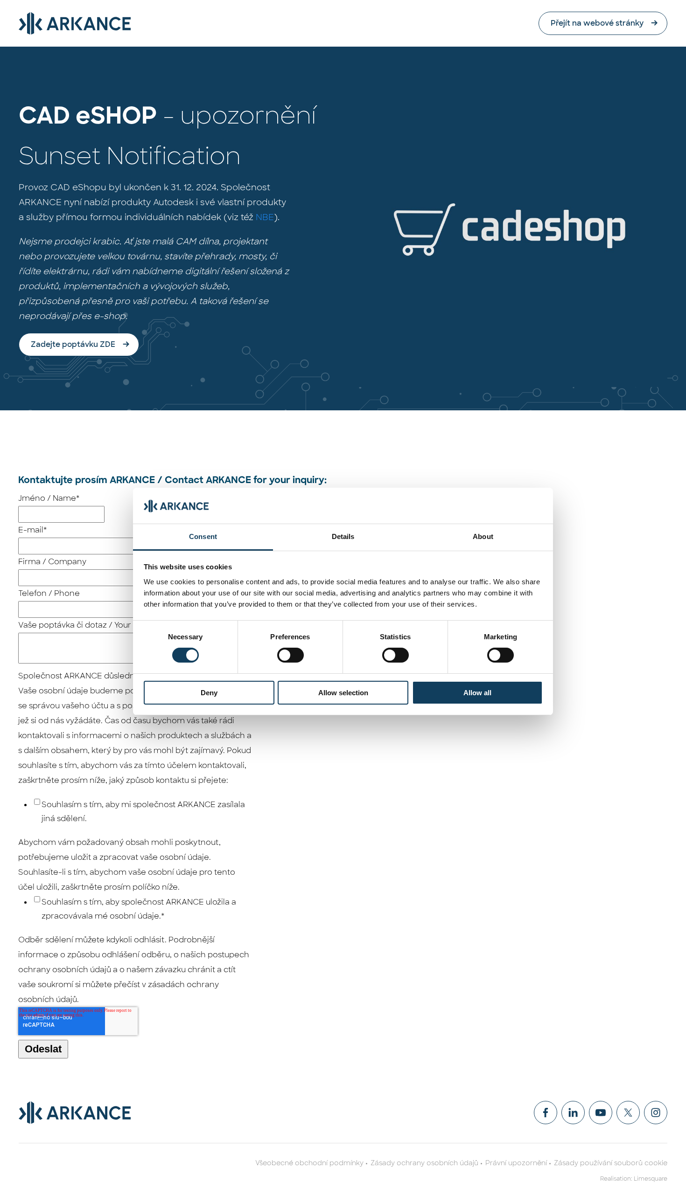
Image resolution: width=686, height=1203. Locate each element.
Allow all (477, 693)
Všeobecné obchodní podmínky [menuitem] (309, 1163)
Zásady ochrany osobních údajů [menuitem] (424, 1163)
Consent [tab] (203, 536)
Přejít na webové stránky (597, 23)
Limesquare (650, 1178)
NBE (265, 217)
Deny (209, 693)
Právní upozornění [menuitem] (516, 1163)
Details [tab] (343, 536)
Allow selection (343, 693)
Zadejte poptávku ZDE (73, 344)
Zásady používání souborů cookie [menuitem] (610, 1163)
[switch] (290, 655)
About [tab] (483, 536)
